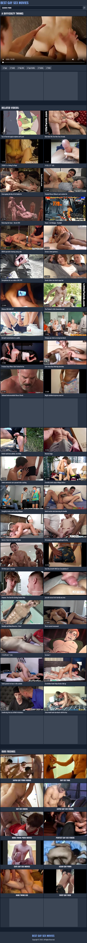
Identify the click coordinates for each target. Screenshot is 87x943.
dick (49, 68)
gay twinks (32, 68)
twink (13, 68)
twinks (41, 68)
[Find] (84, 7)
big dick (22, 68)
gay (6, 68)
